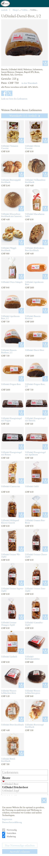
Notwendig (11, 830)
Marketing (11, 836)
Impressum (7, 819)
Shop (15, 10)
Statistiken (11, 833)
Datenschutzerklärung (12, 822)
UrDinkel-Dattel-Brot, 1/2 (34, 10)
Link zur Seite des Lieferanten (14, 99)
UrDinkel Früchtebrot (25, 10)
